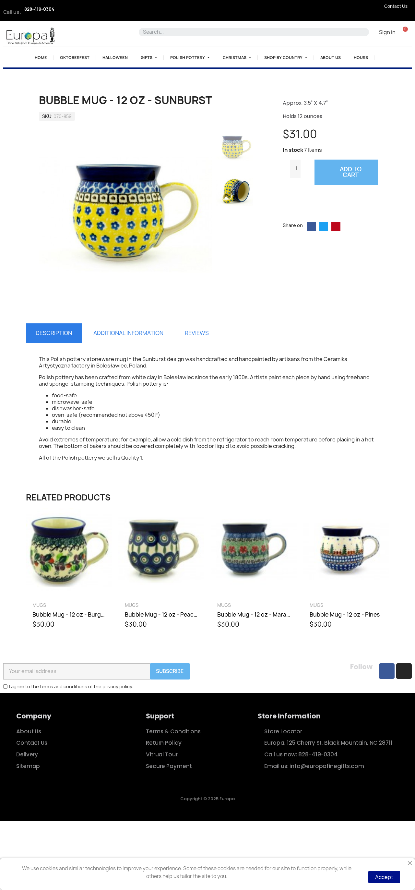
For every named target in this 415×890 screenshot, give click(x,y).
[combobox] (251, 32)
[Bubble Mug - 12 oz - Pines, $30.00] (346, 571)
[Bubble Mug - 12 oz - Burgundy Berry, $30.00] (69, 571)
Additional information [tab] (128, 333)
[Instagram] (404, 671)
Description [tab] (54, 333)
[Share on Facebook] (311, 226)
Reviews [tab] (197, 333)
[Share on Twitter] (323, 226)
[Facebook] (387, 671)
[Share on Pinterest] (335, 226)
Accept (384, 877)
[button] (405, 32)
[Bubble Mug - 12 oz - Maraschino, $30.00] (254, 571)
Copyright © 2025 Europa (207, 799)
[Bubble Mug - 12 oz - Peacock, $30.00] (161, 571)
